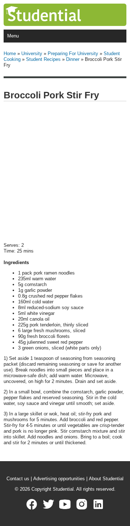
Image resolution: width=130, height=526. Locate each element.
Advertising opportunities (59, 478)
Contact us (17, 478)
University (31, 53)
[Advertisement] (65, 172)
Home (10, 53)
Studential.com (58, 15)
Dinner (72, 59)
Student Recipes (43, 59)
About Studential (106, 478)
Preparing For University (73, 53)
